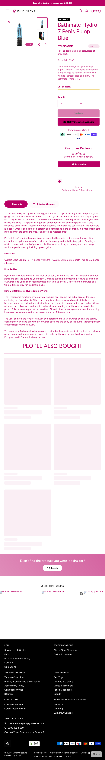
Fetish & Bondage (63, 689)
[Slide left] (39, 44)
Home (77, 187)
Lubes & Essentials (63, 685)
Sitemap (8, 694)
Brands (57, 694)
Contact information (43, 756)
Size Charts (10, 666)
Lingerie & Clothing (63, 681)
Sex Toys (58, 677)
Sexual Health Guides (15, 650)
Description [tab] (17, 204)
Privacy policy (55, 753)
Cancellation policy (62, 756)
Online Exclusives (63, 654)
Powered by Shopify (13, 755)
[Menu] (7, 11)
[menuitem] (27, 650)
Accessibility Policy (14, 685)
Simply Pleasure (20, 753)
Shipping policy (88, 753)
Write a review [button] (79, 164)
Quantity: (62, 97)
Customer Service (13, 704)
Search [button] (54, 568)
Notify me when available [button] (80, 122)
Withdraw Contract (63, 712)
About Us (58, 704)
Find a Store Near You (65, 650)
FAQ (6, 654)
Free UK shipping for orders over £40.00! (52, 3)
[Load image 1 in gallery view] (42, 22)
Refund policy (40, 753)
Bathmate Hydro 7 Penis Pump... (78, 190)
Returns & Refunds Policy (17, 658)
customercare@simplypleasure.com (26, 723)
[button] (80, 11)
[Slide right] (45, 44)
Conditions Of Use (13, 689)
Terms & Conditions (14, 677)
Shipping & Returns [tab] (46, 204)
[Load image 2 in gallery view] (42, 34)
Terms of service (71, 753)
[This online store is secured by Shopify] (34, 743)
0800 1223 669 (16, 727)
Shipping (76, 50)
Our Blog (58, 708)
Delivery (8, 662)
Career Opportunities (15, 708)
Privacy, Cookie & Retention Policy (22, 681)
